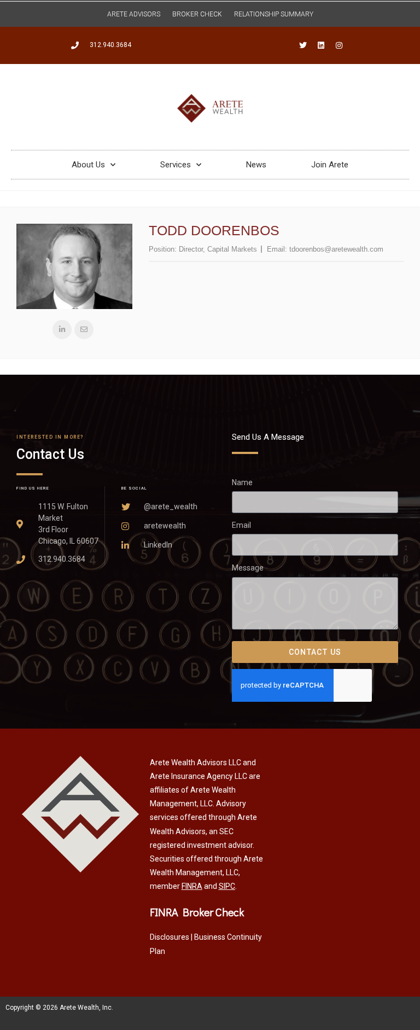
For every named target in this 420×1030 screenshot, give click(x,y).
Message (248, 567)
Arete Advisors (133, 14)
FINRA (192, 886)
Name (242, 482)
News (256, 165)
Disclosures (169, 937)
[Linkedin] (321, 45)
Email (241, 525)
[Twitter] (303, 45)
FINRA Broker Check (197, 912)
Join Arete (329, 165)
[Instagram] (339, 45)
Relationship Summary (273, 14)
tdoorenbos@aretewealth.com (336, 249)
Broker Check (197, 14)
